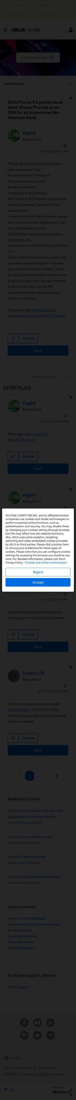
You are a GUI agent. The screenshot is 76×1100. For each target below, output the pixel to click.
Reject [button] (38, 572)
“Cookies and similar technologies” (45, 562)
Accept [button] (38, 582)
